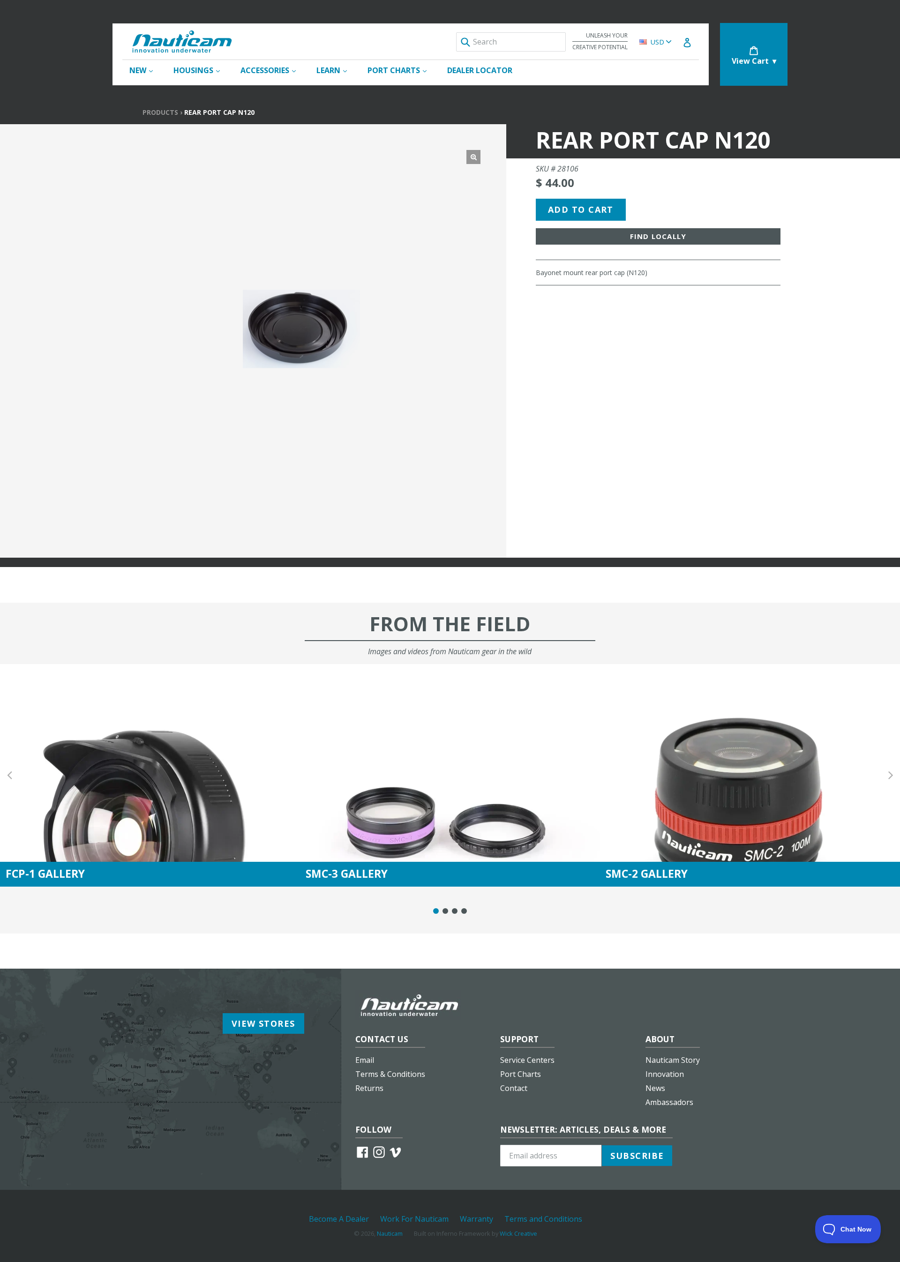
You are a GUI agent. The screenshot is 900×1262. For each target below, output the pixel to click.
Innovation (664, 1074)
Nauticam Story (672, 1060)
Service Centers (527, 1060)
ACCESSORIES (272, 70)
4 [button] (464, 911)
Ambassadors (669, 1102)
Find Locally (658, 236)
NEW (145, 70)
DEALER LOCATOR (479, 70)
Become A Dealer (339, 1219)
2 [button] (445, 911)
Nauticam (390, 1233)
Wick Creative (518, 1233)
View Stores (263, 1023)
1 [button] (436, 911)
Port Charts (520, 1074)
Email (364, 1060)
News (655, 1088)
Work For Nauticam (414, 1219)
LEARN (336, 70)
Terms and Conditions (543, 1219)
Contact (513, 1088)
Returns (369, 1088)
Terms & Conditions (390, 1074)
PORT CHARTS (402, 70)
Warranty (476, 1219)
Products (160, 112)
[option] (150, 775)
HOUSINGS (201, 70)
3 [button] (455, 911)
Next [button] (890, 775)
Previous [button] (9, 775)
